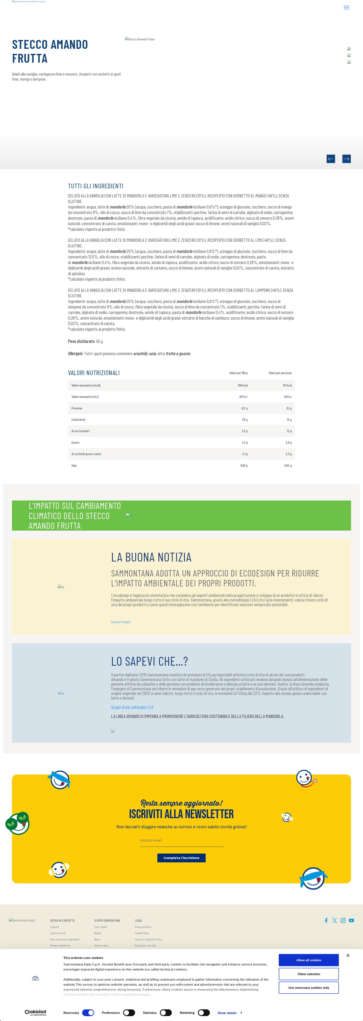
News (97, 939)
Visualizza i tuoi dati (145, 945)
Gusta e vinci (101, 945)
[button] (346, 8)
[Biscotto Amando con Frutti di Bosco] (346, 159)
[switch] (129, 1012)
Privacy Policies (143, 927)
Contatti (54, 927)
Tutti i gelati (100, 927)
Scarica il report (120, 622)
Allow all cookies (308, 960)
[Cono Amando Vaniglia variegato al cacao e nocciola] (331, 159)
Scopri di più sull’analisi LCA (132, 707)
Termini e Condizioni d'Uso (148, 939)
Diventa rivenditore (60, 945)
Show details (227, 1012)
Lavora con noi (58, 933)
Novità (97, 933)
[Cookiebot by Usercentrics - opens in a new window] (35, 1013)
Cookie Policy (142, 933)
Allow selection (309, 974)
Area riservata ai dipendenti (65, 939)
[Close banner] (348, 955)
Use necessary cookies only (308, 987)
